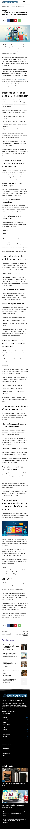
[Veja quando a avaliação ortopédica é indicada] (24, 681)
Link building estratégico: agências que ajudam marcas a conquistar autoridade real (11, 655)
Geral (3, 780)
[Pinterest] (15, 20)
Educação (5, 822)
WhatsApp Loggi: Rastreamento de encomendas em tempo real (22, 634)
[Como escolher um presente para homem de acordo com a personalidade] (24, 647)
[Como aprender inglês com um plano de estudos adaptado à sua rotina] (24, 673)
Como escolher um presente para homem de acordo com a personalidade (11, 646)
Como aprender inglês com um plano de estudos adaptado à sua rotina (11, 672)
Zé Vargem (6, 17)
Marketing (4, 802)
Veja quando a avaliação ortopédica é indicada (9, 680)
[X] (12, 20)
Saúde (4, 815)
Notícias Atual (20, 79)
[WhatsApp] (19, 20)
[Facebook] (8, 20)
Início (3, 6)
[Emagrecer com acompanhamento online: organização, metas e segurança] (24, 664)
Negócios (7, 6)
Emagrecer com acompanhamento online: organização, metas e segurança (11, 663)
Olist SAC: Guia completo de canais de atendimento (7, 633)
